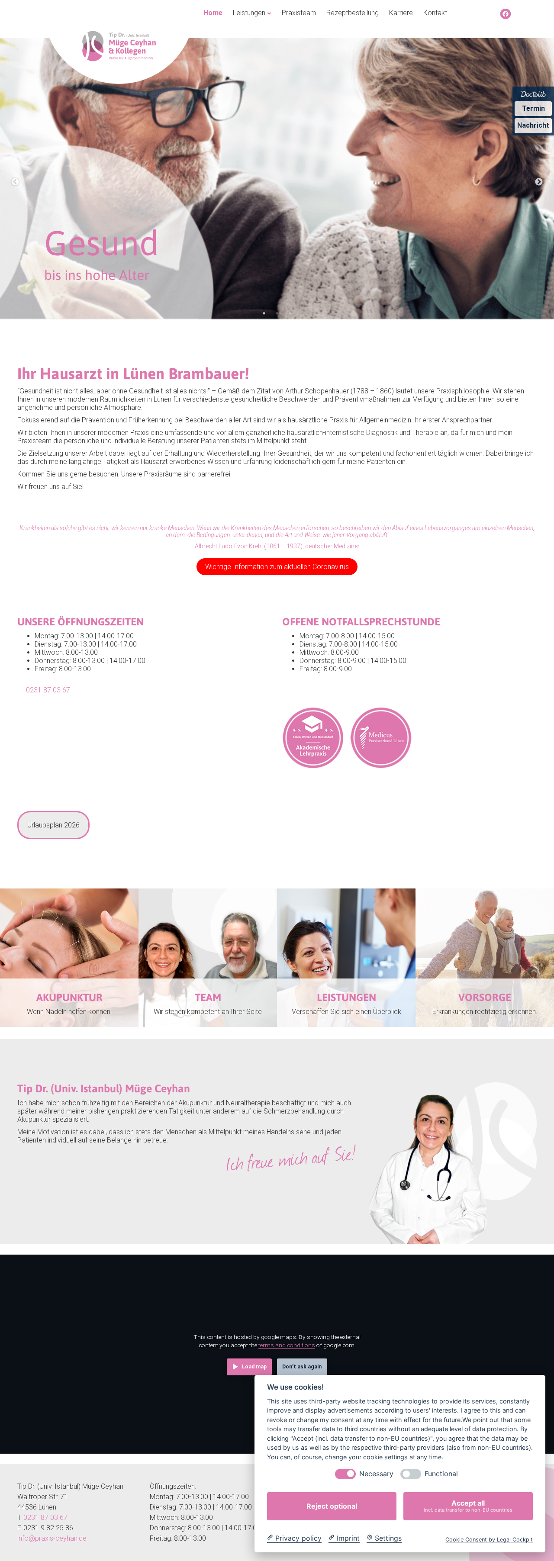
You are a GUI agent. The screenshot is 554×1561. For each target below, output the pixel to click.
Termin (533, 108)
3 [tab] (290, 313)
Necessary (376, 1474)
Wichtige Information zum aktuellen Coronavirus (277, 567)
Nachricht (533, 125)
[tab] (53, 825)
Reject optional (331, 1506)
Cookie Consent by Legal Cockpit (489, 1539)
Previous (15, 182)
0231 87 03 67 (48, 690)
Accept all (468, 1506)
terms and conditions (286, 1345)
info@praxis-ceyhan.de (52, 1538)
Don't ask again (302, 1367)
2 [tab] (277, 313)
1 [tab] (264, 313)
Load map (254, 1367)
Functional (441, 1474)
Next (539, 182)
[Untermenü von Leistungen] (269, 13)
